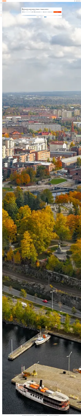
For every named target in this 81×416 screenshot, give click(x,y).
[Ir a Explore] (1, 8)
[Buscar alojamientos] (1, 4)
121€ (23, 9)
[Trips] (1, 13)
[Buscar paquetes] (1, 7)
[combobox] (23, 10)
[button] (1, 1)
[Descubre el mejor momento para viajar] (1, 11)
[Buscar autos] (1, 5)
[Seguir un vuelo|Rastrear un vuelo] (1, 10)
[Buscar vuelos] (1, 3)
